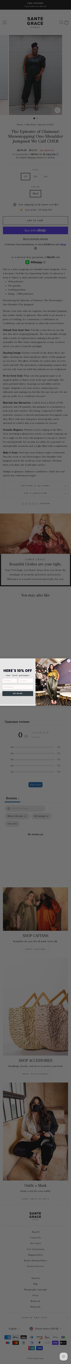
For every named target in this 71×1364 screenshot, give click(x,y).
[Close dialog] (68, 660)
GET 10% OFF (17, 693)
